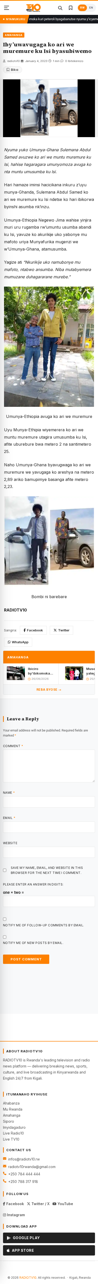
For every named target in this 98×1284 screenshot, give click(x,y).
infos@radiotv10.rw (24, 1159)
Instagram (15, 1215)
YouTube (65, 1204)
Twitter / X (40, 1204)
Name (9, 792)
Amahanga (11, 1115)
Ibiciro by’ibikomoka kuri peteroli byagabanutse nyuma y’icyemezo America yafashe (39, 671)
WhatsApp (20, 642)
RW (82, 7)
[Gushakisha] (60, 8)
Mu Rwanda (12, 1109)
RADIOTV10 (27, 1277)
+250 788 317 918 (23, 1181)
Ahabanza (11, 1103)
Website (10, 843)
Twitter (63, 630)
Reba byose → (49, 689)
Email (9, 818)
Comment (13, 746)
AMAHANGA (14, 35)
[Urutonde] (6, 7)
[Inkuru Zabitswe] (71, 8)
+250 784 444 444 (24, 1174)
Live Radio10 (13, 1133)
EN (91, 7)
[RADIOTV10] (34, 8)
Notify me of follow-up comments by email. (43, 925)
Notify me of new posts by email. (33, 943)
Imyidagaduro (14, 1127)
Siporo (8, 1121)
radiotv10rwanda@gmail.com (32, 1167)
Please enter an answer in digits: (33, 884)
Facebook (35, 630)
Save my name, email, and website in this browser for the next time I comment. (47, 870)
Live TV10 (11, 1139)
